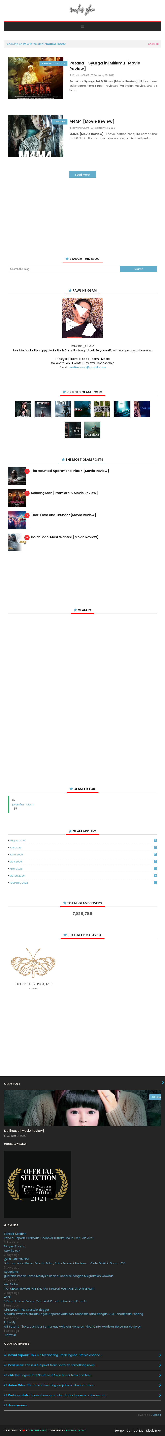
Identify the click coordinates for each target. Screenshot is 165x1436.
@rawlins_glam (22, 804)
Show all (153, 44)
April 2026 (83, 869)
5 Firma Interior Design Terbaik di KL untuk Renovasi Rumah (45, 1301)
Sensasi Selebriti (15, 1234)
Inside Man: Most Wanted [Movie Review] (65, 537)
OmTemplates (37, 1430)
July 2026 (82, 847)
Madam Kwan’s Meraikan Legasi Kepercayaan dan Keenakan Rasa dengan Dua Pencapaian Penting (73, 1314)
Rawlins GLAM (80, 75)
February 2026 (83, 883)
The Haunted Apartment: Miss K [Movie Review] (70, 471)
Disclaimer (153, 1431)
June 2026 (83, 854)
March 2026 (83, 876)
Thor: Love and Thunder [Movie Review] (63, 515)
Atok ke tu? (12, 1251)
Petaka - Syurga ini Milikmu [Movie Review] (104, 65)
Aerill (7, 1297)
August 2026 (83, 840)
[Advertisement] (82, 212)
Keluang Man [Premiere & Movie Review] (64, 493)
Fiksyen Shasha (14, 1246)
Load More (82, 175)
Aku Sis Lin (11, 1284)
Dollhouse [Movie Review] (24, 1130)
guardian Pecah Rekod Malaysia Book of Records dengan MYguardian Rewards (58, 1276)
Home (119, 1431)
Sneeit (157, 1415)
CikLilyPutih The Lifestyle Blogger (26, 1310)
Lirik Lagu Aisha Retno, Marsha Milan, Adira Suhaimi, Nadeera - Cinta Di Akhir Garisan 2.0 (64, 1263)
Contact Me (135, 1431)
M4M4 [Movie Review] (92, 121)
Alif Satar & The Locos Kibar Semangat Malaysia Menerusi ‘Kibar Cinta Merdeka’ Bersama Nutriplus (72, 1327)
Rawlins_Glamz (76, 1430)
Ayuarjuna (11, 1272)
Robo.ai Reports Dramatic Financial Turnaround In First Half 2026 (49, 1238)
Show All (10, 1335)
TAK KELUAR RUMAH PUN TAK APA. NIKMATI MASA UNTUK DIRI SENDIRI (49, 1289)
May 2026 (82, 861)
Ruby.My (9, 1322)
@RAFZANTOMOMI (16, 1259)
